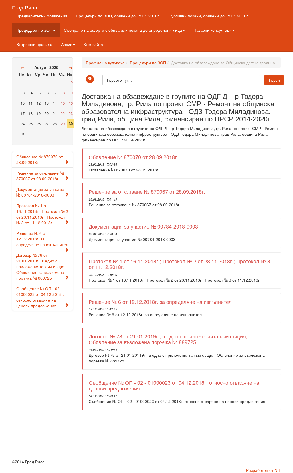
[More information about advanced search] (91, 80)
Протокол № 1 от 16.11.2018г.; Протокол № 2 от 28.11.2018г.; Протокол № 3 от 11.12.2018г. (42, 214)
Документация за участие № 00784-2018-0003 (40, 192)
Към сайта (93, 44)
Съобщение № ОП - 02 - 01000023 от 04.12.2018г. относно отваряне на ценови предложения (40, 297)
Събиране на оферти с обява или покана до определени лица (123, 30)
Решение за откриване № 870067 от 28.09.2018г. (40, 175)
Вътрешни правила (34, 44)
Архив (66, 44)
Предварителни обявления (41, 16)
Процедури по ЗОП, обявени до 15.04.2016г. (118, 16)
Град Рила (24, 6)
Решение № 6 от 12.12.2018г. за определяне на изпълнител (42, 238)
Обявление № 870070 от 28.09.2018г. (39, 159)
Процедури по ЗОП (34, 30)
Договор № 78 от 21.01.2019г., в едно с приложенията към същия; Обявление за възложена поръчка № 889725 (41, 266)
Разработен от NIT (263, 470)
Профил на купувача (105, 62)
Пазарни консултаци (212, 30)
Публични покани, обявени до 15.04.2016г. (209, 16)
